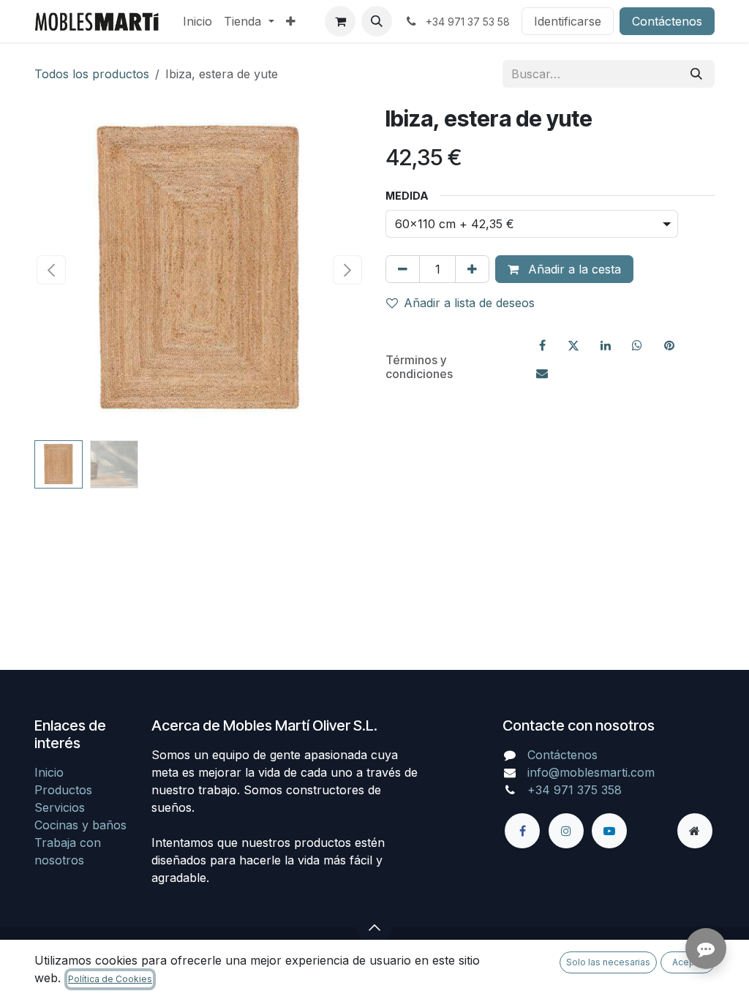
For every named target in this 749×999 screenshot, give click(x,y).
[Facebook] (542, 345)
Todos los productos (91, 74)
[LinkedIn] (605, 345)
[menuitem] (197, 21)
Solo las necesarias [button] (608, 962)
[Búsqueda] (696, 74)
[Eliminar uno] (402, 269)
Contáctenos (667, 21)
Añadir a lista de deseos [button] (469, 302)
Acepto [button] (688, 962)
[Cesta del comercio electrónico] (340, 21)
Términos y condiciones (419, 367)
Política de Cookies (110, 978)
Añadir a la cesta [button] (572, 269)
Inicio (49, 772)
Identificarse (567, 21)
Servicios (59, 807)
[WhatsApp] (637, 345)
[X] (573, 345)
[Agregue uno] (472, 269)
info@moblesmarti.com (591, 772)
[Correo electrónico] (542, 373)
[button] (376, 21)
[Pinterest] (669, 345)
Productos (63, 790)
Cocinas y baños (80, 825)
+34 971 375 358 (574, 790)
